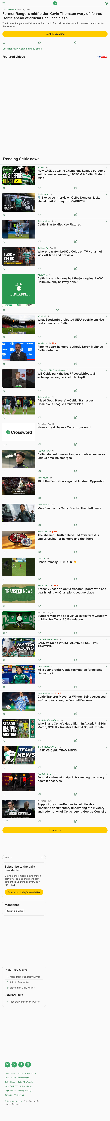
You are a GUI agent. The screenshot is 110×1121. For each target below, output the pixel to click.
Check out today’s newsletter (24, 892)
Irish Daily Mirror (9, 9)
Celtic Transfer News (20, 1078)
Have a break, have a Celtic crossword (64, 427)
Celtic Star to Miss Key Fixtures (59, 224)
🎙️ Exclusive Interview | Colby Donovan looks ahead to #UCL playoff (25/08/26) (69, 199)
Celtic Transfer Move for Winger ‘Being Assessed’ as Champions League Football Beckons (72, 698)
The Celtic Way (44, 451)
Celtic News (10, 1073)
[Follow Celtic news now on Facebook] (21, 1064)
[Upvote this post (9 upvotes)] (3, 444)
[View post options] (106, 167)
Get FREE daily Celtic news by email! (22, 48)
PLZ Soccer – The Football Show (51, 370)
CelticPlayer (43, 194)
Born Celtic (42, 343)
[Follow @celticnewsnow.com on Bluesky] (7, 1064)
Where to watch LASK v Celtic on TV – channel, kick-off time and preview (70, 253)
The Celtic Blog (44, 774)
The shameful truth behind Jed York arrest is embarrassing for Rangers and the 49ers (68, 536)
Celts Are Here (44, 221)
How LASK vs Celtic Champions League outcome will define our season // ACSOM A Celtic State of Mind (71, 174)
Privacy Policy (26, 1086)
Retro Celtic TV (11, 1086)
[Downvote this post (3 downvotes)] (39, 632)
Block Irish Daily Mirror (22, 987)
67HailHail (42, 316)
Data (7, 1078)
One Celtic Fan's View (47, 639)
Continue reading (55, 33)
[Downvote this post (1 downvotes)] (39, 444)
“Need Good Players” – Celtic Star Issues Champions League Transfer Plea (66, 402)
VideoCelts (42, 585)
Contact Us (19, 1095)
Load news (55, 830)
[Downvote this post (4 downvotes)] (39, 821)
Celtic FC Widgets (25, 1082)
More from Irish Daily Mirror (25, 976)
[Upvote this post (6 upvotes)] (3, 268)
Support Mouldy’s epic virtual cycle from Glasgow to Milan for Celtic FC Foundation (72, 617)
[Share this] (3, 42)
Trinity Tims (43, 275)
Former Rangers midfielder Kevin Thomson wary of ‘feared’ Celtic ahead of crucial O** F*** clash (52, 15)
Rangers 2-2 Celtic (15, 911)
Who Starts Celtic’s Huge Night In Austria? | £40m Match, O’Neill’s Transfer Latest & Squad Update (72, 725)
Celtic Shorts (43, 666)
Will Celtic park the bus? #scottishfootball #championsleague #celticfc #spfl (67, 375)
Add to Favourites (19, 982)
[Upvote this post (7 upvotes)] (3, 632)
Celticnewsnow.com (13, 1101)
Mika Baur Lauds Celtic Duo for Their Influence (69, 508)
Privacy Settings (25, 1091)
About (20, 1073)
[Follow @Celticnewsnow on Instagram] (28, 1064)
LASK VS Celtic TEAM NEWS (57, 750)
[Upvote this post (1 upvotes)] (3, 525)
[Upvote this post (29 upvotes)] (3, 821)
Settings (8, 1095)
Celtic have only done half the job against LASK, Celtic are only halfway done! (71, 280)
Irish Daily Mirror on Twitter (25, 1001)
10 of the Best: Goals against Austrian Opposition (71, 481)
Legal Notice (10, 1091)
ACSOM (41, 167)
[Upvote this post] (39, 42)
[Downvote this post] (75, 42)
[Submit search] (42, 858)
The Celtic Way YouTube (48, 720)
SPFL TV (41, 559)
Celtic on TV (43, 248)
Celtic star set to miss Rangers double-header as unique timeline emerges (71, 456)
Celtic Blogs (10, 1082)
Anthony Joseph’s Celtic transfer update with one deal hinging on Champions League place (72, 590)
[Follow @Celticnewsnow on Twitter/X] (14, 1064)
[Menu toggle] (3, 3)
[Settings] (106, 3)
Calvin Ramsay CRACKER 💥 (57, 562)
